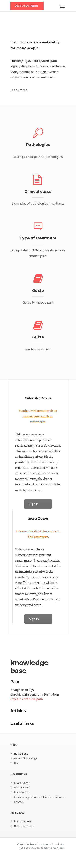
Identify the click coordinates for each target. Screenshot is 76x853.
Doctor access (22, 821)
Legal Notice (21, 792)
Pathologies (38, 144)
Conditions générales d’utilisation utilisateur (39, 797)
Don (16, 763)
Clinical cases (38, 191)
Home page (21, 753)
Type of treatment (38, 238)
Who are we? (22, 787)
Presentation (21, 782)
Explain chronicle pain (26, 699)
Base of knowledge (25, 758)
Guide (38, 290)
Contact (18, 802)
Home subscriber (24, 826)
